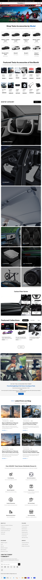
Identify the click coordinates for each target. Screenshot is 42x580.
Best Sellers (33, 320)
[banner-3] (26, 310)
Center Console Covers (26, 302)
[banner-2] (36, 300)
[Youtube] (17, 567)
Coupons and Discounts (5, 530)
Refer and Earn (3, 549)
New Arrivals (25, 320)
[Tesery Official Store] (21, 3)
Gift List (2, 546)
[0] (40, 3)
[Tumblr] (14, 567)
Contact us (3, 527)
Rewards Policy (25, 530)
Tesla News (3, 534)
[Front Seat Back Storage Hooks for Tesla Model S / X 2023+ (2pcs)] (35, 329)
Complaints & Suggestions (6, 528)
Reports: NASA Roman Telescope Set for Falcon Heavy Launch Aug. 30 (10, 452)
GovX (2, 544)
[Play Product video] (21, 367)
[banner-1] (26, 300)
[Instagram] (8, 567)
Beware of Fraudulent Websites (7, 525)
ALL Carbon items (36, 313)
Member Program (4, 547)
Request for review (4, 551)
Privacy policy (24, 527)
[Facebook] (5, 567)
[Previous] (3, 1)
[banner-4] (36, 310)
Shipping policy (25, 532)
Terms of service (25, 534)
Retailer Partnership (26, 546)
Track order (3, 532)
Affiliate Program (4, 542)
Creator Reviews (25, 544)
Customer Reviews (25, 542)
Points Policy (24, 535)
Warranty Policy (25, 537)
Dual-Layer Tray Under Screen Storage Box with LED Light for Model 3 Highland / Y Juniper (21, 338)
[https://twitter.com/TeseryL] (11, 567)
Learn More (7, 342)
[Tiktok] (2, 570)
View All (37, 101)
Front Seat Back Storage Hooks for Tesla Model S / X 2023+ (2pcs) (35, 338)
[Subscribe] (19, 564)
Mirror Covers (26, 313)
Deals (39, 320)
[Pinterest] (2, 567)
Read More (4, 430)
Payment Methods (25, 525)
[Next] (39, 1)
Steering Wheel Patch (36, 302)
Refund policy (24, 528)
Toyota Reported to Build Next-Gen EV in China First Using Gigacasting (30, 424)
